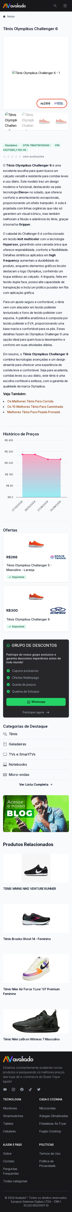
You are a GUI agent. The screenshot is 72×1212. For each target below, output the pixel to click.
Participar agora (33, 712)
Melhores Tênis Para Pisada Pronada (33, 412)
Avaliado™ (21, 1197)
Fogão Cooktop (50, 1131)
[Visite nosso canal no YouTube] (5, 1089)
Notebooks (18, 764)
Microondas (47, 1108)
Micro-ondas (19, 775)
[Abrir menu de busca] (55, 6)
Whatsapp (38, 701)
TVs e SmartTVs (22, 754)
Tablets (8, 1123)
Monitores (10, 1108)
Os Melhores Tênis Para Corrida (30, 401)
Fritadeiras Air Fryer (52, 1123)
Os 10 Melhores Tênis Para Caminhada (35, 407)
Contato (8, 1161)
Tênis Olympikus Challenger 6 (28, 619)
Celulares (9, 1131)
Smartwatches (13, 1116)
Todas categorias (15, 1181)
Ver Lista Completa (33, 784)
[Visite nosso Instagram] (13, 1089)
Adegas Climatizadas (53, 1116)
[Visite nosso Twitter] (39, 1089)
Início (11, 16)
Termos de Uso (49, 1153)
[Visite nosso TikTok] (30, 1089)
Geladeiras (17, 744)
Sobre (7, 1153)
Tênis (13, 734)
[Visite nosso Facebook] (22, 1089)
